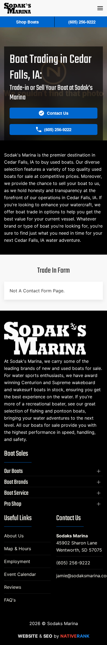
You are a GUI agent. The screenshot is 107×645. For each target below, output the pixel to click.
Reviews (12, 587)
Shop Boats (27, 22)
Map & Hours (17, 548)
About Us (14, 535)
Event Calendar (20, 574)
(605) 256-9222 (73, 563)
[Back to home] (17, 8)
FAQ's (10, 600)
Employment (17, 561)
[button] (100, 8)
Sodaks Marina (72, 535)
